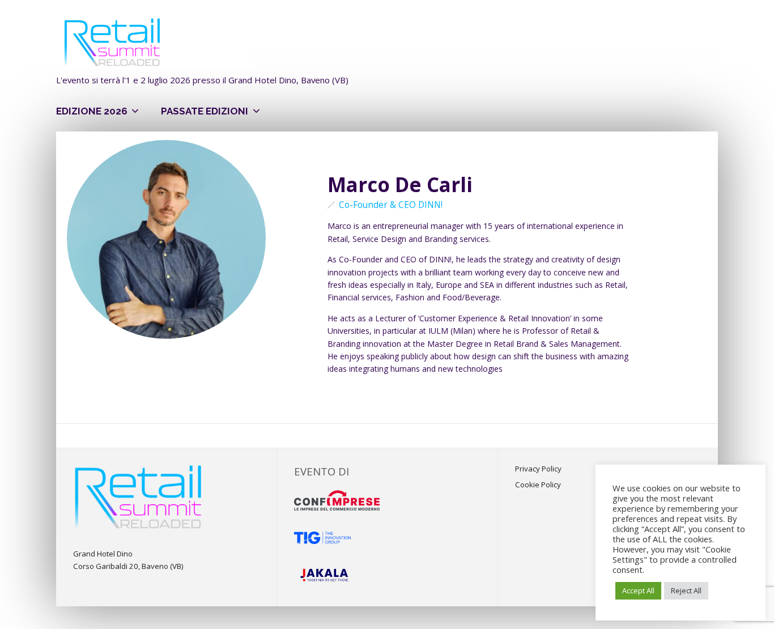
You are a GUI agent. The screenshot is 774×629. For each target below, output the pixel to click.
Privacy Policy (538, 469)
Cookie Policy (538, 484)
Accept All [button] (638, 590)
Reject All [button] (686, 590)
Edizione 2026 (91, 111)
